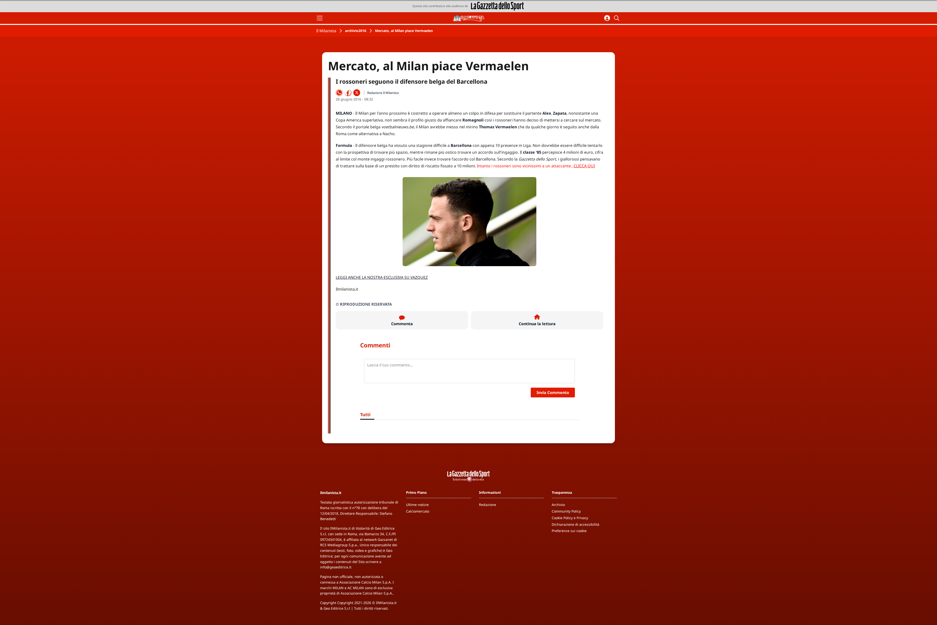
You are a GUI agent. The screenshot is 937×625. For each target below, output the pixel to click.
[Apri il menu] (319, 18)
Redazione (487, 504)
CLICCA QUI (584, 166)
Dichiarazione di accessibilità (575, 524)
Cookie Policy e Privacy (570, 517)
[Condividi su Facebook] (348, 92)
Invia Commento (553, 392)
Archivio (558, 504)
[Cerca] (617, 18)
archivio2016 (355, 30)
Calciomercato (417, 511)
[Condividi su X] (356, 92)
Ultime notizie (417, 504)
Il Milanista (326, 30)
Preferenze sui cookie (569, 530)
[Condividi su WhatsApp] (339, 92)
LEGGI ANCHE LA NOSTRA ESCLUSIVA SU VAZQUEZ (382, 277)
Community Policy (566, 511)
